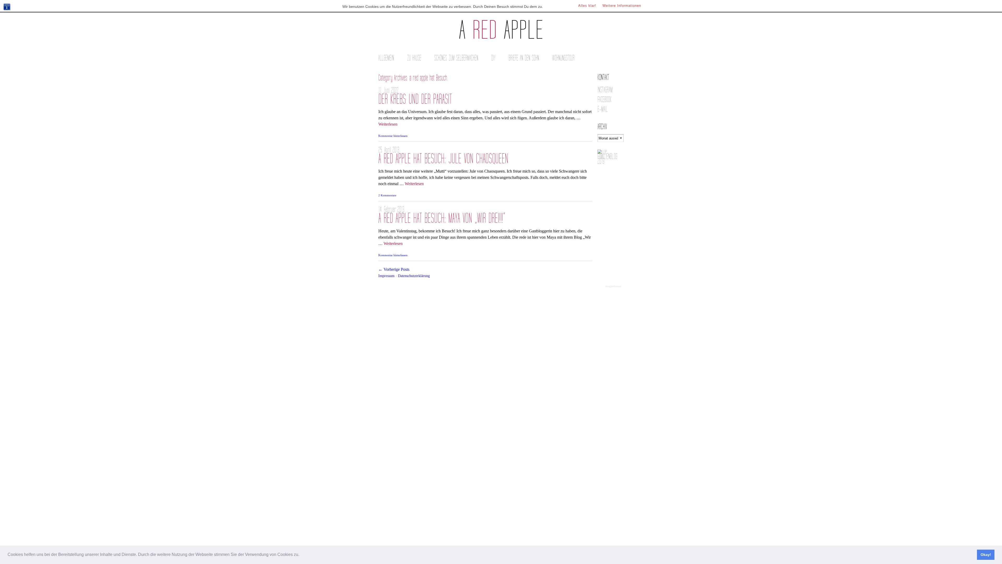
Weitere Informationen (622, 6)
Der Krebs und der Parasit (415, 99)
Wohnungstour (563, 58)
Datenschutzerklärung (414, 276)
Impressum (386, 276)
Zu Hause (414, 58)
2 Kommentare (387, 195)
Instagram (605, 90)
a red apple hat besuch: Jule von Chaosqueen (443, 159)
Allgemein (386, 58)
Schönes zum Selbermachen (456, 58)
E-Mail (603, 109)
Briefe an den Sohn (524, 58)
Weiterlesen (387, 124)
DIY (493, 58)
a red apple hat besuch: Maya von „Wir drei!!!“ (441, 218)
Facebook (604, 100)
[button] (301, 555)
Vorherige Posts (393, 269)
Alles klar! (587, 6)
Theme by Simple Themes (614, 286)
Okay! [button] (986, 555)
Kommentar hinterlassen (393, 135)
